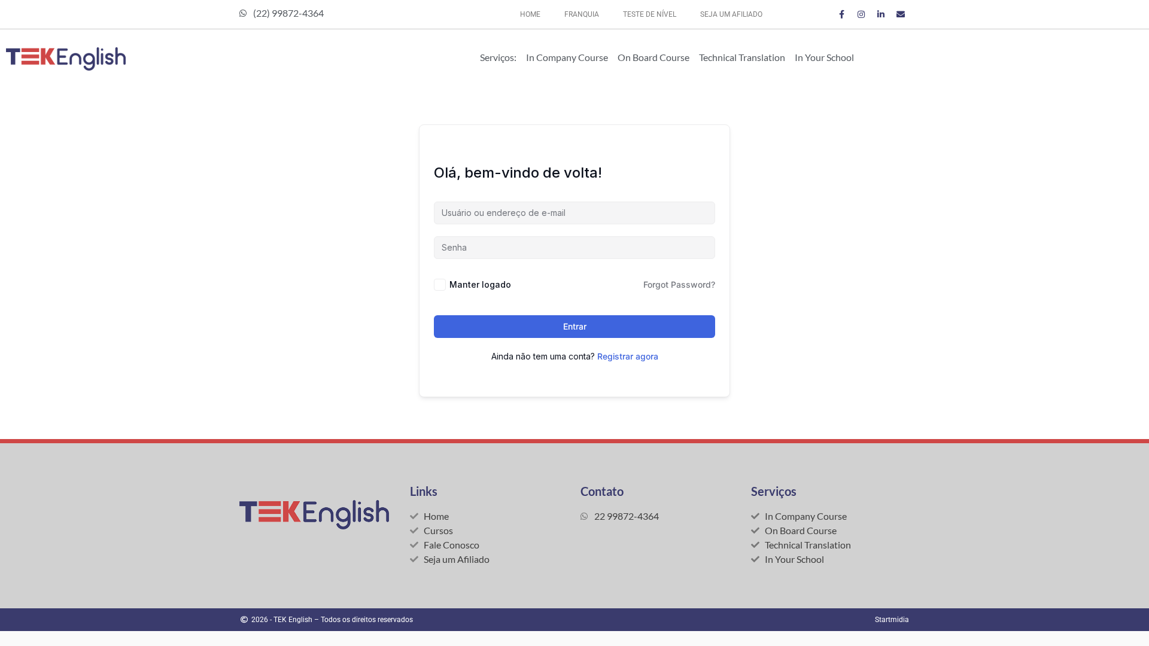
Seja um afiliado (731, 14)
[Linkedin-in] (881, 14)
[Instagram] (861, 14)
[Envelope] (900, 14)
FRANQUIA (581, 14)
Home (530, 14)
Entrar (574, 326)
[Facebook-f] (841, 14)
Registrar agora (627, 356)
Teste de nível (649, 14)
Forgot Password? (679, 284)
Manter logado (480, 284)
